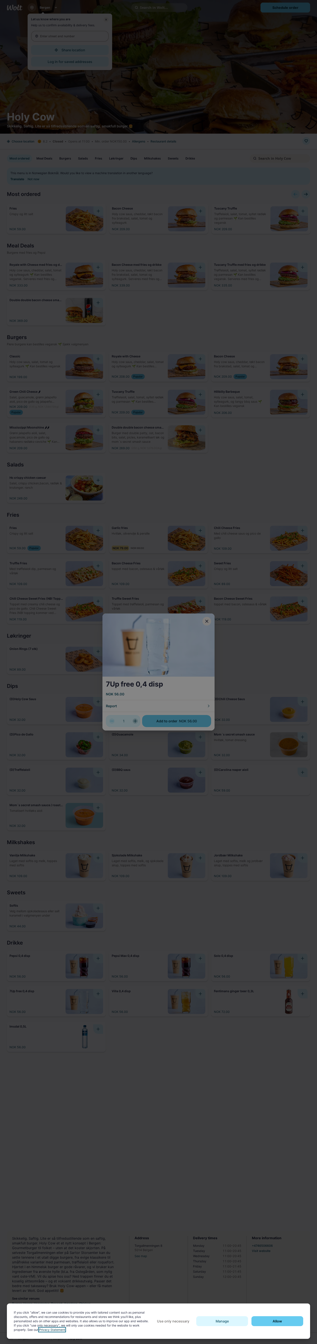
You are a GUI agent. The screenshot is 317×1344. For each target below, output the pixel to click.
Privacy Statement (52, 1329)
